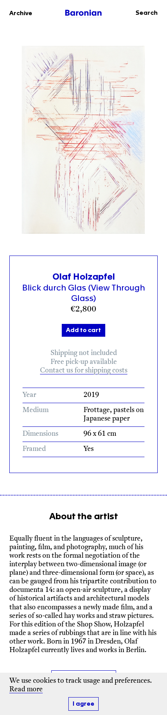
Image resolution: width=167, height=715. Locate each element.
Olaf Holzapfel (83, 277)
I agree (83, 704)
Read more (26, 689)
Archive (20, 13)
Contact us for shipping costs (83, 370)
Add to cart (83, 330)
